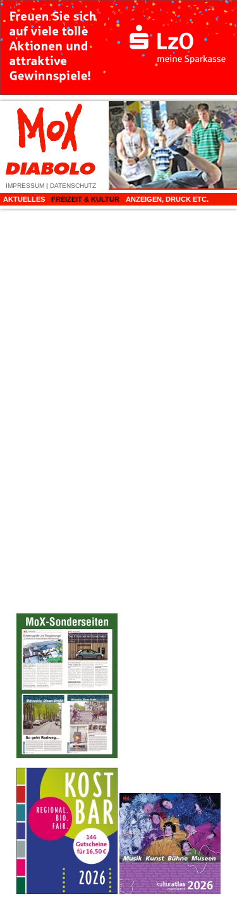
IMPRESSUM (25, 185)
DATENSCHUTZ (73, 185)
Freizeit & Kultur (85, 199)
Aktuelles (24, 199)
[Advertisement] (170, 568)
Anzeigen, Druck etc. (167, 199)
